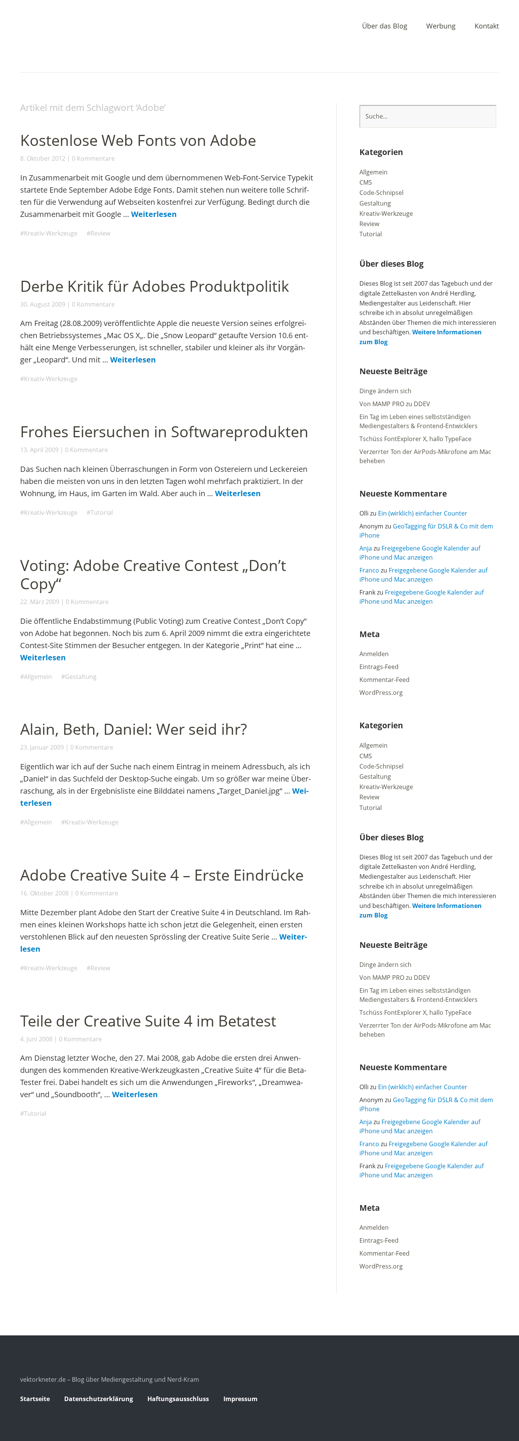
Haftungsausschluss (178, 1399)
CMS (365, 182)
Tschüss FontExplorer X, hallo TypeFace (415, 439)
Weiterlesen (154, 214)
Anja (365, 548)
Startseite (35, 1399)
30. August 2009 (42, 304)
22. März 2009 (39, 602)
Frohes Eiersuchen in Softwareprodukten (164, 431)
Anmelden (374, 654)
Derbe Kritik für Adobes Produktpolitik (154, 285)
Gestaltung (81, 676)
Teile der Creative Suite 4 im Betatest (148, 1020)
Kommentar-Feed (384, 679)
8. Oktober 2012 (42, 158)
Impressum (240, 1399)
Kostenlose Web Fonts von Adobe (138, 140)
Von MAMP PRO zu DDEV (394, 404)
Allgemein (38, 676)
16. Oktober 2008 (44, 893)
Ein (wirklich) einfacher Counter (422, 513)
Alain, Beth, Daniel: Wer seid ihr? (133, 728)
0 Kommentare (93, 158)
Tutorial (101, 512)
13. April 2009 (39, 450)
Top (491, 1400)
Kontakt (487, 26)
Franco (369, 570)
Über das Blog (384, 26)
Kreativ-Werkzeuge (51, 233)
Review (100, 233)
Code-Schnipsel (381, 192)
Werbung (441, 26)
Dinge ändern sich (385, 391)
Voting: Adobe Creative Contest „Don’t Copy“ (153, 574)
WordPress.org (381, 692)
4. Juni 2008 (36, 1039)
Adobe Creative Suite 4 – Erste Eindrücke (162, 874)
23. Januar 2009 (42, 747)
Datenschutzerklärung (98, 1399)
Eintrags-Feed (379, 667)
